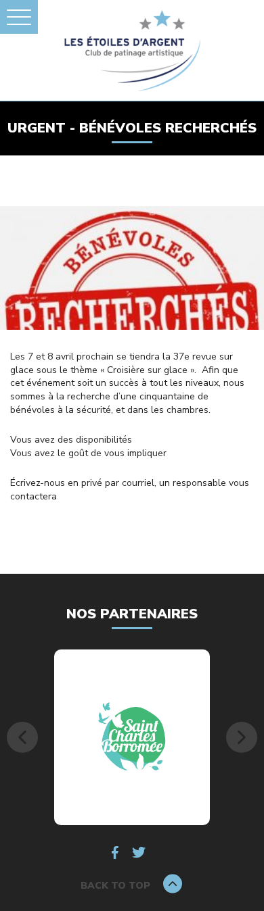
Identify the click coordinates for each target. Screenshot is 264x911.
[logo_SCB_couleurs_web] (132, 737)
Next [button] (241, 737)
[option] (132, 737)
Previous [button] (22, 737)
